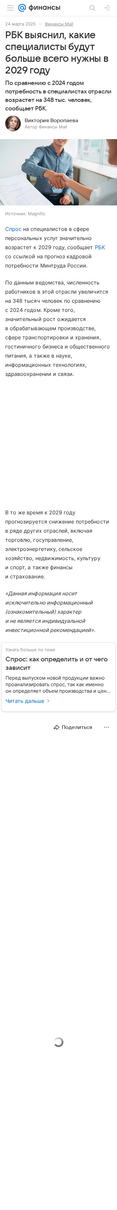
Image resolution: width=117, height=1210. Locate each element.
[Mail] (22, 8)
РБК (100, 247)
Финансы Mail (59, 23)
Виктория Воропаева (51, 120)
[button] (58, 173)
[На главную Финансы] (43, 8)
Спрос (13, 229)
